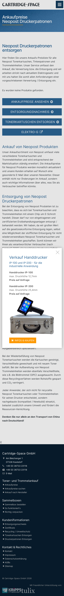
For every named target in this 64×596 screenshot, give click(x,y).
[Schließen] (57, 252)
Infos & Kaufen (24, 340)
